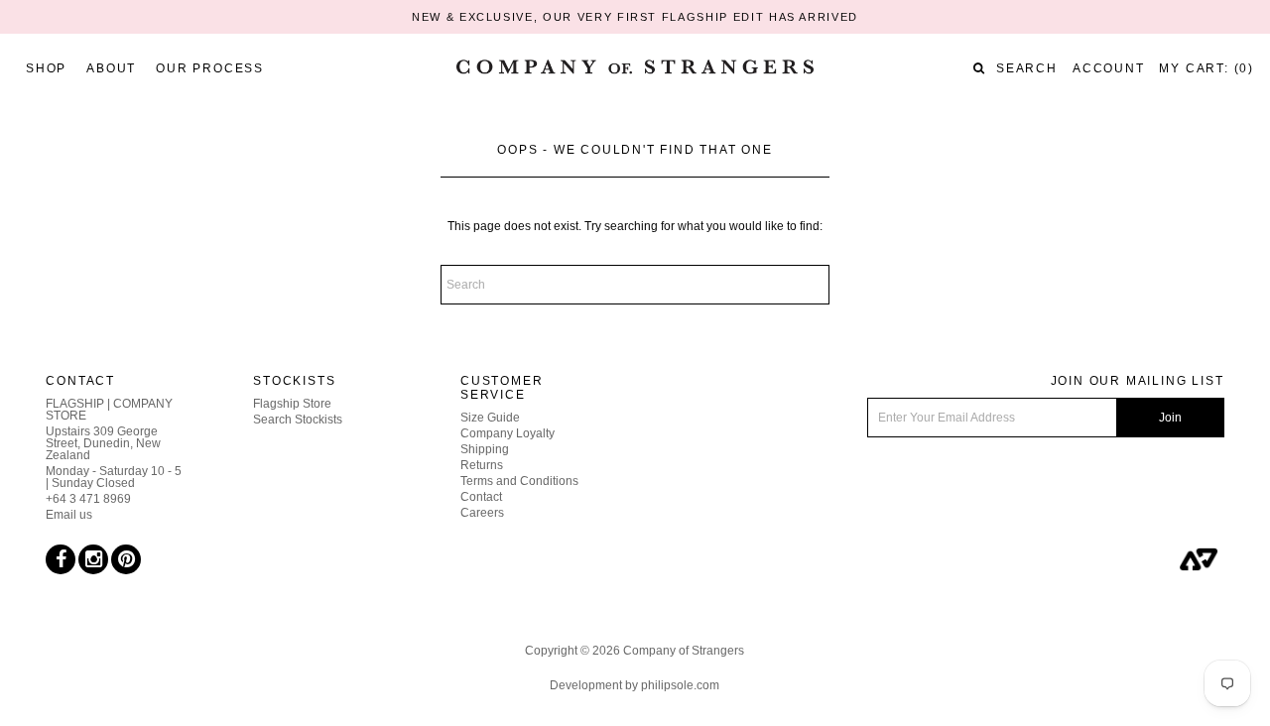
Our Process (210, 68)
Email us (69, 515)
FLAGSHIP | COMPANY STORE (109, 410)
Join (1170, 417)
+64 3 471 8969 (88, 499)
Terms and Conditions (519, 481)
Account (1109, 68)
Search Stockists (297, 419)
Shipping (484, 449)
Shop (46, 68)
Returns (481, 465)
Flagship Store (292, 404)
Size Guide (490, 417)
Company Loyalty (507, 433)
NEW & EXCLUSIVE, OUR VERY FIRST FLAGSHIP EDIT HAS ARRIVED (635, 17)
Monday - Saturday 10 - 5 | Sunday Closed (114, 477)
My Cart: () (1206, 68)
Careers (482, 513)
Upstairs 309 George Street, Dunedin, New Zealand (103, 443)
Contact (481, 497)
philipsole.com (680, 685)
